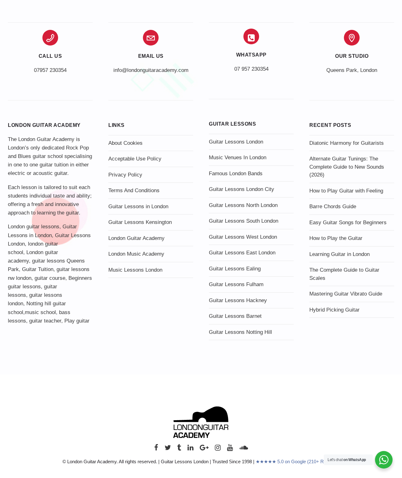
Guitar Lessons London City (241, 189)
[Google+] (204, 449)
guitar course (50, 278)
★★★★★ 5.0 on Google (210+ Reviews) (298, 461)
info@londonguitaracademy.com (150, 70)
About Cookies (125, 143)
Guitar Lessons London (236, 142)
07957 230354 (50, 70)
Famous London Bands (236, 174)
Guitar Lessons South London (243, 221)
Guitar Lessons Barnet (235, 316)
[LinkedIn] (190, 449)
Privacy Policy (125, 175)
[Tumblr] (179, 449)
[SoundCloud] (243, 449)
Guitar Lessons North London (243, 205)
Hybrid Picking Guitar (334, 310)
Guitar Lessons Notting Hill (240, 332)
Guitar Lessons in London (138, 206)
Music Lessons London (135, 270)
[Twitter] (167, 449)
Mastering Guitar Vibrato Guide (345, 294)
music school (40, 312)
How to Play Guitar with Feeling (346, 191)
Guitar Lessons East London (242, 253)
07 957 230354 (251, 69)
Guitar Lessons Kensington (140, 222)
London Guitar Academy (136, 238)
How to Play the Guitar (335, 238)
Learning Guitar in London (339, 254)
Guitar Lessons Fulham (236, 284)
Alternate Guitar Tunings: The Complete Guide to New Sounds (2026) (346, 167)
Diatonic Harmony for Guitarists (346, 143)
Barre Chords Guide (332, 206)
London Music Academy (136, 254)
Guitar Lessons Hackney (238, 300)
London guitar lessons (33, 227)
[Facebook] (156, 449)
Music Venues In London (237, 157)
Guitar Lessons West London (243, 237)
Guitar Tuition (37, 269)
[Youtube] (230, 449)
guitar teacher (45, 321)
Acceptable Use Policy (134, 159)
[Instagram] (218, 449)
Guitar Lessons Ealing (235, 269)
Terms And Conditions (134, 190)
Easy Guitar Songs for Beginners (348, 222)
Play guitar (77, 321)
